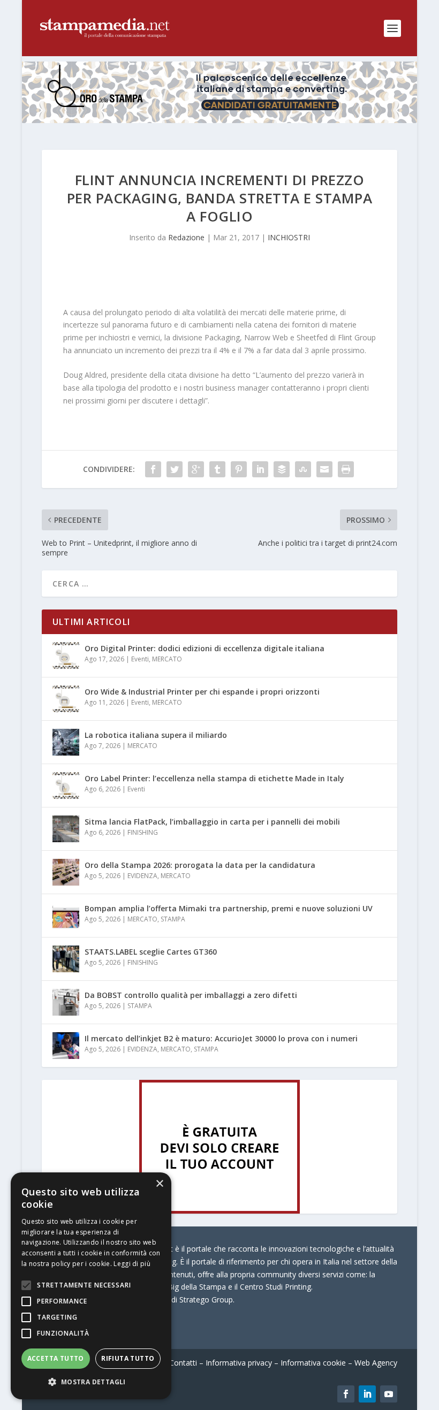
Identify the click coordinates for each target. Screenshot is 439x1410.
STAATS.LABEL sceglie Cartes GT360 (151, 952)
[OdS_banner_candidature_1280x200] (219, 120)
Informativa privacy (239, 1363)
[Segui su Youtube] (388, 1394)
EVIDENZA (142, 875)
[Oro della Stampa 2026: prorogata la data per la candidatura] (65, 872)
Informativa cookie (313, 1363)
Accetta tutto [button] (55, 1358)
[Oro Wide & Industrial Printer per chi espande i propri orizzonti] (65, 698)
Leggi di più (131, 1263)
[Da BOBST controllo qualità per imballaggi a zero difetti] (65, 1002)
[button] (91, 1382)
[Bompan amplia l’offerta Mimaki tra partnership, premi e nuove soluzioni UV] (65, 915)
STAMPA (173, 919)
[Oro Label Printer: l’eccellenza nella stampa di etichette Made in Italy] (65, 785)
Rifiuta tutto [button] (127, 1358)
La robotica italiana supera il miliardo (156, 735)
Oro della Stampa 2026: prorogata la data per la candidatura (200, 865)
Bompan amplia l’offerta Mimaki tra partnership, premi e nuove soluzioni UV (229, 908)
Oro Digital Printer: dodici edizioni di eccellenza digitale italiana (204, 648)
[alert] (91, 1285)
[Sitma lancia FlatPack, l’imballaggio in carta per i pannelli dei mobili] (65, 828)
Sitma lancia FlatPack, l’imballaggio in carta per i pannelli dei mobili (212, 822)
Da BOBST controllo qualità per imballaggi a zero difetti (191, 995)
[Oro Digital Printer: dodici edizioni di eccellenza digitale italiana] (65, 655)
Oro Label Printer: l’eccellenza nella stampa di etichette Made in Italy (214, 778)
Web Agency (375, 1363)
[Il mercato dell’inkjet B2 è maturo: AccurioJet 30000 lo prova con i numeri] (65, 1045)
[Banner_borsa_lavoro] (219, 1211)
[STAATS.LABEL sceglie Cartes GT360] (65, 959)
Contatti (183, 1363)
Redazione (186, 237)
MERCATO (167, 659)
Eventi (140, 659)
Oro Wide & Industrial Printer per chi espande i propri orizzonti (202, 692)
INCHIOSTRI (289, 237)
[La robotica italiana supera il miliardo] (65, 742)
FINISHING (142, 832)
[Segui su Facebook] (345, 1394)
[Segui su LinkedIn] (367, 1394)
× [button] (159, 1184)
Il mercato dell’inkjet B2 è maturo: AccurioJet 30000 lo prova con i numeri (221, 1038)
